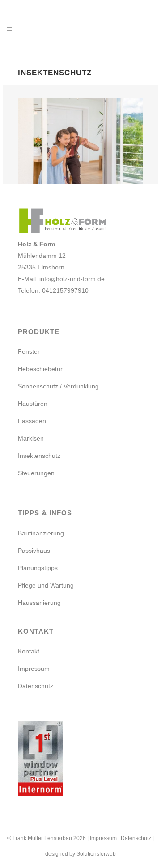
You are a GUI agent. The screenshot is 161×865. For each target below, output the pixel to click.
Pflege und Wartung (46, 585)
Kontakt (28, 651)
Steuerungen (36, 473)
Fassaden (32, 420)
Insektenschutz (39, 455)
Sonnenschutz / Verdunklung (58, 386)
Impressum (34, 668)
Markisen (31, 438)
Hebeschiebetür (40, 368)
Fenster (29, 351)
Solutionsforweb (96, 854)
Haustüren (32, 403)
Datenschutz (35, 686)
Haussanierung (39, 602)
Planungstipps (38, 567)
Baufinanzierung (41, 533)
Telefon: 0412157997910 (53, 290)
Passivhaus (34, 550)
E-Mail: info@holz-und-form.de (61, 278)
